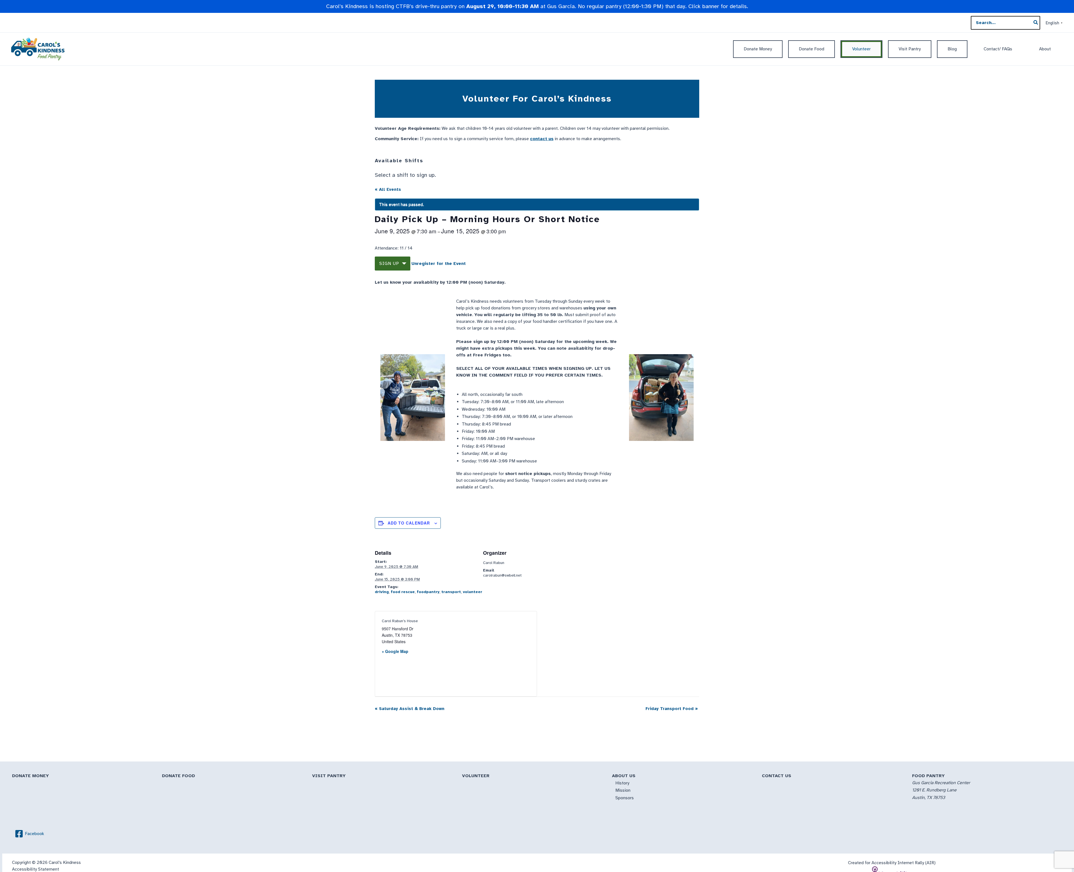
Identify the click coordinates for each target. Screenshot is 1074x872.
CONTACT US (776, 776)
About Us (623, 776)
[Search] (1036, 23)
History (622, 783)
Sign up (389, 263)
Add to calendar (409, 523)
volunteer (472, 591)
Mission (622, 790)
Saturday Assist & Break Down (409, 708)
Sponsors (624, 798)
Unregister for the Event (438, 263)
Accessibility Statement (35, 869)
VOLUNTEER (475, 776)
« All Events (388, 189)
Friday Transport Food (672, 708)
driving (382, 591)
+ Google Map (395, 651)
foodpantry (428, 591)
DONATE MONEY (30, 776)
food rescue (403, 591)
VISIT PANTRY (329, 776)
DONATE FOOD (178, 776)
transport (451, 591)
